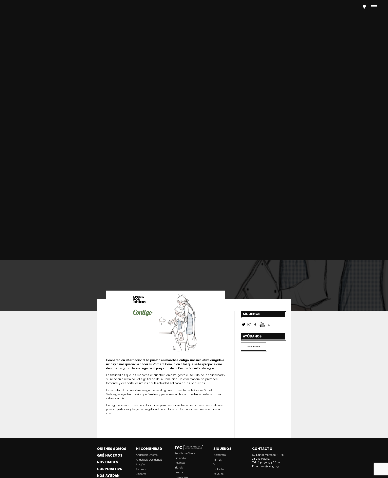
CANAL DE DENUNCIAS (68, 160)
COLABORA (23, 160)
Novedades (107, 462)
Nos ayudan (108, 476)
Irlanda (179, 467)
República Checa (185, 453)
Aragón (140, 464)
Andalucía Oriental (147, 454)
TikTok (217, 459)
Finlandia (180, 458)
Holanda (180, 462)
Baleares (141, 473)
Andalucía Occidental (149, 459)
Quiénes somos (111, 449)
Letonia (179, 472)
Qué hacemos (110, 455)
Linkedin (218, 469)
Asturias (141, 469)
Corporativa (109, 469)
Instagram (219, 454)
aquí (109, 413)
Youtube (218, 473)
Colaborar (253, 346)
